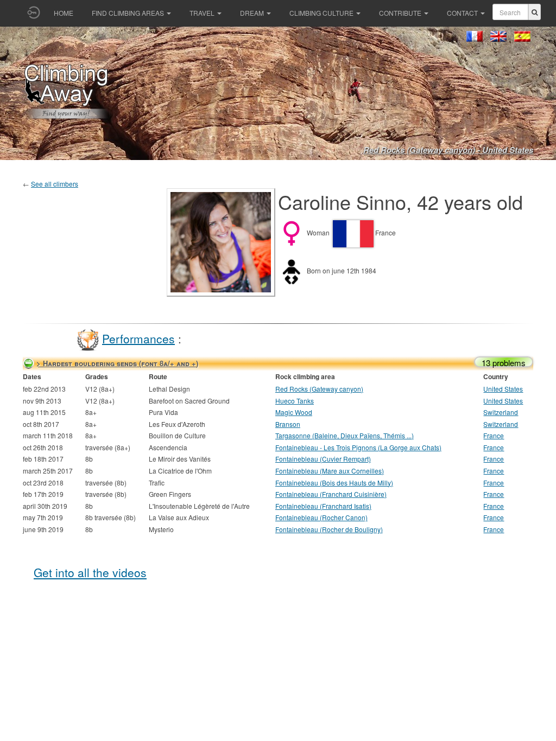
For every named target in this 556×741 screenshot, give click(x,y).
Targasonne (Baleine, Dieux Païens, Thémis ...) (344, 435)
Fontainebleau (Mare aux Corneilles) (329, 470)
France (493, 435)
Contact (462, 12)
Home (63, 12)
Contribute (400, 12)
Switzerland (500, 412)
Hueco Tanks (294, 400)
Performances (138, 338)
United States (503, 388)
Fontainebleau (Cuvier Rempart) (323, 458)
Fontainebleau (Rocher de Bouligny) (329, 529)
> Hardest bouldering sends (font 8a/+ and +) (117, 363)
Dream (252, 12)
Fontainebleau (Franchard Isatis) (323, 505)
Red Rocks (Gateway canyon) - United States (448, 150)
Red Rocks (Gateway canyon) (319, 388)
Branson (287, 424)
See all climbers (54, 183)
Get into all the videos (90, 572)
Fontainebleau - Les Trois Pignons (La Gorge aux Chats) (358, 447)
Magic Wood (293, 412)
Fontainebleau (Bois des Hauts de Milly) (334, 482)
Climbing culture (321, 12)
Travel (201, 12)
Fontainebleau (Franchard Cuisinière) (331, 494)
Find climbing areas (128, 12)
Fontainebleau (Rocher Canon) (321, 517)
